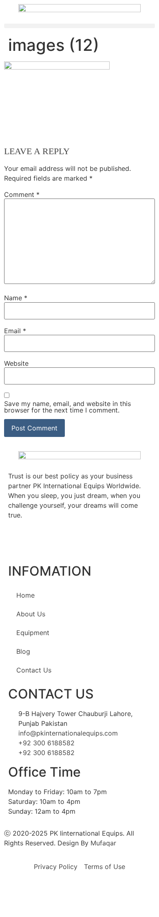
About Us (30, 614)
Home (25, 595)
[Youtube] (63, 544)
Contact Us (33, 670)
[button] (79, 26)
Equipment (32, 633)
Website (16, 363)
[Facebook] (41, 544)
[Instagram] (85, 544)
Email (15, 331)
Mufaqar (103, 843)
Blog (23, 651)
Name (15, 298)
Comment (22, 194)
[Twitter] (18, 544)
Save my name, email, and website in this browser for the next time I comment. (67, 406)
